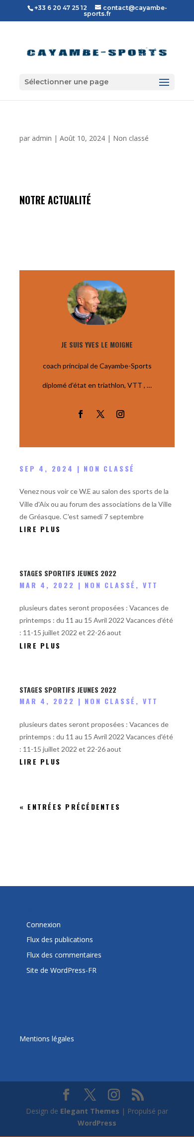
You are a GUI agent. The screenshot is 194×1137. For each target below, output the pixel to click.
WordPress (97, 1123)
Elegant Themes (89, 1111)
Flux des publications (59, 939)
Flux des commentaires (63, 954)
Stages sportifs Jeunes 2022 (67, 573)
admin (42, 138)
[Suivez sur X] (100, 414)
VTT (150, 585)
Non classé (131, 138)
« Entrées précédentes (69, 806)
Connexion (43, 924)
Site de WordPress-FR (61, 970)
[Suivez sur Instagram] (120, 414)
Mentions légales (46, 1038)
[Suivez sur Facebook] (81, 414)
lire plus (40, 529)
